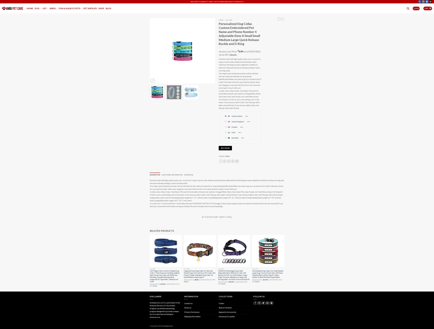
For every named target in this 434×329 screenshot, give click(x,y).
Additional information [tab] (172, 175)
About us (187, 308)
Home (30, 8)
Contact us (188, 303)
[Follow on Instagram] (423, 1)
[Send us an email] (430, 1)
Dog (37, 8)
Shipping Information (192, 316)
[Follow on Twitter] (427, 1)
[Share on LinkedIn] (237, 161)
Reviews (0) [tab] (188, 175)
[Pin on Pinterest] (233, 161)
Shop (101, 8)
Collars (228, 20)
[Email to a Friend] (229, 161)
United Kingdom (237, 121)
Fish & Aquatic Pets (69, 8)
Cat (44, 8)
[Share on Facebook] (221, 161)
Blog (108, 8)
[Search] (408, 8)
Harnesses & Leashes (227, 316)
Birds (53, 8)
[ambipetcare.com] (12, 8)
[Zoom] (153, 81)
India (233, 132)
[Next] (211, 50)
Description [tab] (155, 175)
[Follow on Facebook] (419, 1)
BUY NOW (225, 148)
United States (236, 116)
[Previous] (154, 50)
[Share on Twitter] (225, 161)
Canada (234, 127)
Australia (234, 138)
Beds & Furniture (225, 308)
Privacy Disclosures (191, 312)
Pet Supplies (90, 8)
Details (232, 54)
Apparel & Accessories (227, 312)
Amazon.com (155, 317)
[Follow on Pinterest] (271, 303)
